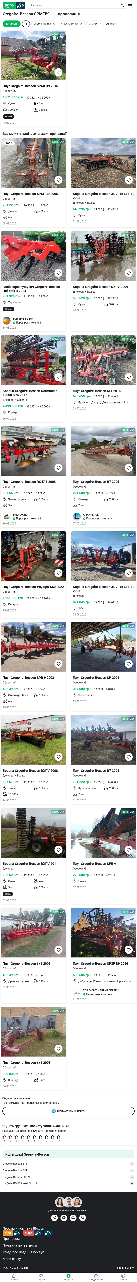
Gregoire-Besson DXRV (68, 1170)
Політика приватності (20, 1245)
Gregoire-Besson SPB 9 (68, 1177)
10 (58, 1141)
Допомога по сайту (68, 1210)
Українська (124, 1267)
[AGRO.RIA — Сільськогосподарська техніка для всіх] (15, 5)
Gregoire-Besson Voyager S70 (68, 1183)
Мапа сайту (12, 1259)
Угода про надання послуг (23, 1252)
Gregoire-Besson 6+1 (68, 1163)
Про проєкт (12, 1239)
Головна (14, 1279)
